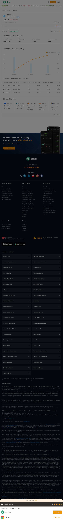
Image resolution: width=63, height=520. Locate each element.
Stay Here (57, 517)
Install (57, 512)
